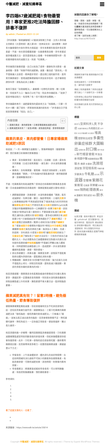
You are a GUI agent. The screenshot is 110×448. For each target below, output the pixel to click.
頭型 (37, 215)
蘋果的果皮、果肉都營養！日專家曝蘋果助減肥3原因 (33, 125)
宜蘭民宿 (81, 150)
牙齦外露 (56, 208)
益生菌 (96, 175)
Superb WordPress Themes (87, 441)
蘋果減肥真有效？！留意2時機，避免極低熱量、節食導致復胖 (37, 128)
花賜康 (86, 185)
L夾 (94, 124)
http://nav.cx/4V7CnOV (84, 38)
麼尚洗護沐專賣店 (85, 231)
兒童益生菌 (17, 236)
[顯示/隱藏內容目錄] (61, 120)
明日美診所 (97, 225)
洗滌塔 (97, 163)
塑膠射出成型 (85, 138)
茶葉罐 (94, 185)
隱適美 (94, 190)
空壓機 (87, 180)
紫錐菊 (17, 205)
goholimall (82, 219)
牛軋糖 (89, 174)
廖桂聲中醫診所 (84, 225)
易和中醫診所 (90, 216)
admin (11, 34)
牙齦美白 (79, 174)
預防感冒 (87, 195)
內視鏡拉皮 (94, 128)
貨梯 (99, 186)
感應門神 (98, 231)
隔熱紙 (84, 189)
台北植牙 (47, 205)
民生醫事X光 (94, 219)
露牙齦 (62, 212)
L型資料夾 (85, 124)
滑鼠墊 (78, 168)
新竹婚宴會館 (85, 154)
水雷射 (40, 232)
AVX (76, 124)
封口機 (91, 149)
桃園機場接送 (93, 159)
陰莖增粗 (53, 232)
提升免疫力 (26, 205)
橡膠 (82, 163)
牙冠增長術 (89, 168)
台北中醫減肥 (82, 133)
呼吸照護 (31, 243)
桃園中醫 (82, 158)
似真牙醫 (78, 216)
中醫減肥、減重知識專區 (24, 4)
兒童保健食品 (83, 129)
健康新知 (79, 228)
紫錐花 (22, 229)
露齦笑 (54, 219)
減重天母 (25, 225)
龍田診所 (90, 222)
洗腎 (61, 198)
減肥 (65, 215)
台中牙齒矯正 (56, 225)
